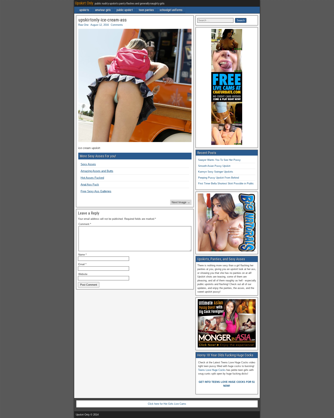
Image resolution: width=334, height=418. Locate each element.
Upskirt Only (84, 3)
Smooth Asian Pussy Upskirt (214, 165)
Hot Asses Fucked (92, 177)
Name (82, 254)
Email (82, 264)
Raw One (83, 24)
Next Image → (181, 202)
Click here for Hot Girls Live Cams (167, 403)
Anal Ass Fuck (90, 184)
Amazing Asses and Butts (97, 171)
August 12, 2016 (99, 24)
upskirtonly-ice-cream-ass (102, 20)
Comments (117, 24)
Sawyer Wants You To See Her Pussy (219, 159)
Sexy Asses (88, 164)
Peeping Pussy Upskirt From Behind (218, 177)
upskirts (84, 10)
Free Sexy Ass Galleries (96, 191)
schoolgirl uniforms (171, 10)
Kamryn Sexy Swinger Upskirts (215, 171)
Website (82, 274)
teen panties (146, 10)
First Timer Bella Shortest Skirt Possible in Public (226, 183)
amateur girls (103, 10)
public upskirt (125, 10)
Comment (84, 224)
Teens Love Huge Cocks (212, 370)
